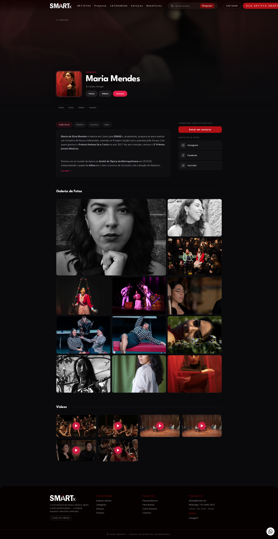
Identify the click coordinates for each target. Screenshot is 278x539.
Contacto (146, 512)
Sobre (61, 107)
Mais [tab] (107, 124)
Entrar (232, 5)
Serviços (137, 5)
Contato (120, 93)
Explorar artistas (103, 500)
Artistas (84, 5)
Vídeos (105, 93)
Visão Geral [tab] (64, 124)
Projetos (100, 5)
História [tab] (80, 124)
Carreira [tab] (94, 124)
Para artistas (148, 504)
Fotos (91, 93)
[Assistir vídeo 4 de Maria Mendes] (202, 426)
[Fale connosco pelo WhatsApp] (270, 531)
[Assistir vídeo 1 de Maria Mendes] (76, 426)
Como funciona (149, 508)
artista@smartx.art (197, 500)
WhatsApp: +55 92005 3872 (202, 504)
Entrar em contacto (200, 129)
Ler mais (65, 170)
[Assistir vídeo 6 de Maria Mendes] (118, 450)
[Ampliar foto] (111, 237)
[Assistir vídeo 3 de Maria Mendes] (160, 426)
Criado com (60, 518)
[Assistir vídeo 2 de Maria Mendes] (118, 426)
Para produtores (150, 500)
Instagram (193, 518)
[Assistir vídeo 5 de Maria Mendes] (76, 450)
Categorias (119, 5)
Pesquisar (207, 5)
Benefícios (154, 5)
